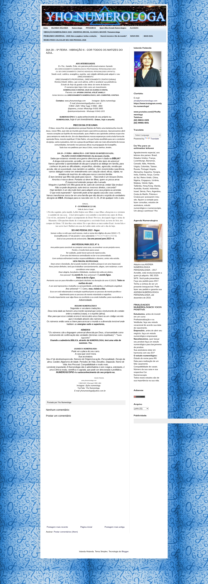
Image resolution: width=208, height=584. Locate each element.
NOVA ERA (134, 36)
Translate (155, 139)
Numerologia (77, 28)
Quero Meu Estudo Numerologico (113, 28)
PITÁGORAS (91, 28)
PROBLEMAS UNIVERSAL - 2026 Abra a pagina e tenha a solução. (70, 36)
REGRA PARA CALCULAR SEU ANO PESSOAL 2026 (65, 40)
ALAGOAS (134, 28)
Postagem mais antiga (115, 527)
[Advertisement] (85, 502)
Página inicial (86, 527)
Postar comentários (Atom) (66, 532)
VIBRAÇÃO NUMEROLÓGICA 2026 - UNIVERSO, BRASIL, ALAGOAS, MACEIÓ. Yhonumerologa (82, 32)
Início (45, 28)
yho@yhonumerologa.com (145, 101)
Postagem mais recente (57, 527)
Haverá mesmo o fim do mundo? (113, 36)
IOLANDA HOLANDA (59, 28)
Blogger (125, 551)
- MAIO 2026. (148, 36)
